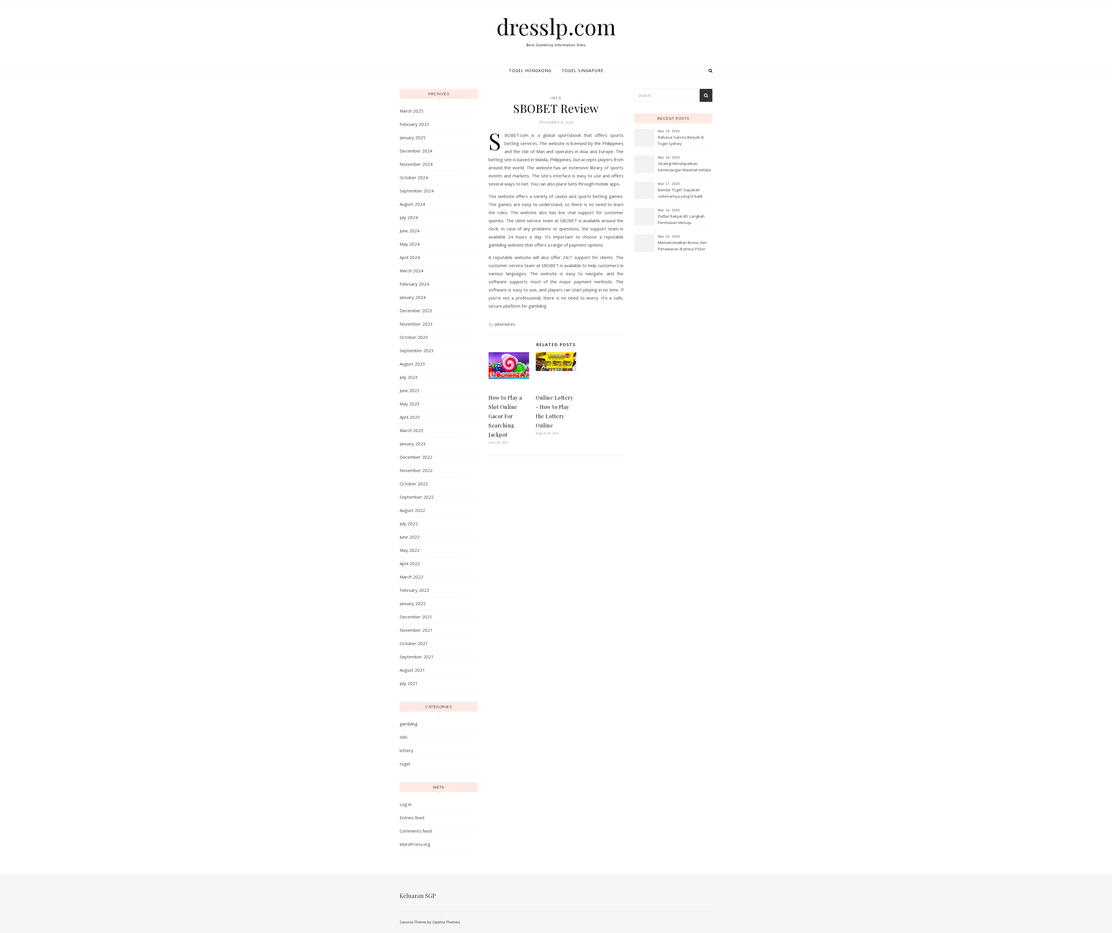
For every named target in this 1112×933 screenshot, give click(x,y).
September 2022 (417, 497)
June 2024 (410, 231)
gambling (409, 724)
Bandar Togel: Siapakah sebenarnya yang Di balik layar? (680, 193)
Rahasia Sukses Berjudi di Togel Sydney (681, 140)
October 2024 (414, 177)
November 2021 (416, 630)
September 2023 (417, 350)
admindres (504, 324)
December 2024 (416, 151)
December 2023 (416, 310)
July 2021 (409, 683)
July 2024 (409, 217)
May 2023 (410, 404)
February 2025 (414, 124)
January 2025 (413, 137)
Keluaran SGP (418, 895)
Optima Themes (446, 922)
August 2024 (412, 204)
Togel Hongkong (530, 70)
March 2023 (411, 430)
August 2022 (412, 510)
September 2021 (417, 657)
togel (405, 764)
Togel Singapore (582, 70)
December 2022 (416, 457)
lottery (406, 750)
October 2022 (414, 483)
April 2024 (410, 257)
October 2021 (414, 643)
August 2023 (412, 364)
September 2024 (417, 191)
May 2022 (410, 550)
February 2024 (414, 284)
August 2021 (412, 670)
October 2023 (414, 337)
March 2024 (411, 270)
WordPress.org (415, 844)
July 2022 (409, 523)
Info (403, 737)
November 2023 (416, 324)
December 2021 (416, 617)
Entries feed (412, 817)
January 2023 (413, 444)
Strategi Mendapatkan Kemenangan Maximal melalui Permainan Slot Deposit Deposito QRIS (684, 167)
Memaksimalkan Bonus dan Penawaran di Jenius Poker (682, 245)
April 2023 (410, 417)
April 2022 (410, 563)
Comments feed (416, 831)
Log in (405, 804)
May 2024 (410, 244)
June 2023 (410, 390)
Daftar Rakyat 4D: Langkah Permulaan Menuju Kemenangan (681, 220)
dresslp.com (556, 26)
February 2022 (414, 590)
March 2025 (411, 111)
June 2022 (410, 537)
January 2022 (413, 603)
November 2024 (416, 164)
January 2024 (413, 297)
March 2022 (411, 577)
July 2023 (409, 377)
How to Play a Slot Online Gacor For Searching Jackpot (505, 416)
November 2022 (416, 470)
